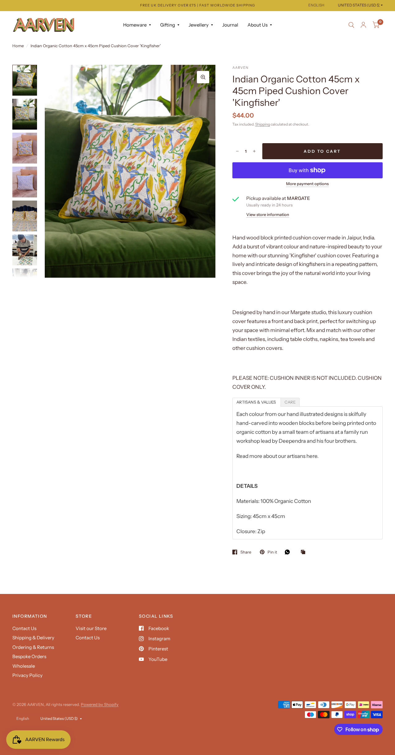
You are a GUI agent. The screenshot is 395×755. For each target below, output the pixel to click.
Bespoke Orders (29, 656)
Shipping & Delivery (33, 638)
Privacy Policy (27, 675)
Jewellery (199, 25)
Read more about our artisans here (276, 456)
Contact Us (24, 628)
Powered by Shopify (99, 704)
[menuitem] (137, 25)
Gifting (167, 25)
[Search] (351, 25)
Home (18, 45)
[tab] (256, 402)
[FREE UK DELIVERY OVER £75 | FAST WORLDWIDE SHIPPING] (197, 5)
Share (245, 552)
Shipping (262, 124)
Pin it (272, 552)
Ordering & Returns (33, 647)
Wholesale (23, 666)
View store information (267, 215)
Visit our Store (91, 628)
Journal (230, 25)
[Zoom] (203, 77)
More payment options (307, 183)
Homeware (135, 25)
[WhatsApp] (289, 552)
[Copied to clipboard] (305, 552)
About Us (257, 25)
